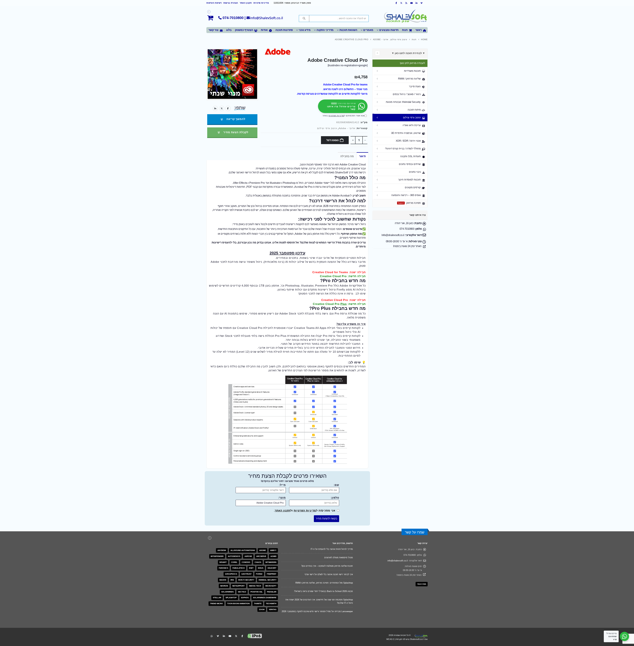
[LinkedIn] (416, 3)
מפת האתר (421, 584)
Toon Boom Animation (238, 604)
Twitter (221, 108)
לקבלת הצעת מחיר (235, 132)
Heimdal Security (267, 580)
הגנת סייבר (415, 86)
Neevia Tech (255, 586)
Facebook (228, 108)
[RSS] (406, 3)
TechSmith (271, 604)
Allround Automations (242, 550)
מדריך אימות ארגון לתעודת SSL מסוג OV (334, 566)
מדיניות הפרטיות (336, 116)
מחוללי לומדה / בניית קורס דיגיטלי (403, 148)
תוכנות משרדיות (412, 70)
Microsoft (270, 586)
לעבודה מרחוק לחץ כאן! (412, 63)
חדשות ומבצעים (389, 30)
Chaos (258, 562)
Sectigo (242, 592)
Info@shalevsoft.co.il (393, 235)
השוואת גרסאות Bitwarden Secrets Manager (332, 549)
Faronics (223, 568)
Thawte (258, 604)
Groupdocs (231, 574)
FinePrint (271, 574)
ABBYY (273, 550)
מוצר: (282, 497)
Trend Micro (216, 604)
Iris (232, 580)
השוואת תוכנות (348, 30)
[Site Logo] (405, 16)
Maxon (222, 580)
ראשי (418, 30)
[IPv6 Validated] (254, 632)
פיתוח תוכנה (414, 109)
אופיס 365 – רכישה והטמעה (406, 195)
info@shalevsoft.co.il (397, 560)
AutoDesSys (234, 556)
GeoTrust (246, 574)
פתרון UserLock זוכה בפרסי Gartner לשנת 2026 (331, 608)
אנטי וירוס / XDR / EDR (408, 140)
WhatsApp (211, 632)
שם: (336, 485)
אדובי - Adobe (347, 128)
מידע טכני (305, 30)
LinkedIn (215, 108)
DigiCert (272, 568)
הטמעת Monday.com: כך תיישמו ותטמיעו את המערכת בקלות (325, 599)
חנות (405, 30)
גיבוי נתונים (415, 171)
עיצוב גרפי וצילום (327, 128)
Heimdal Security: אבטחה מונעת (403, 101)
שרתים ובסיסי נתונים (410, 164)
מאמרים (368, 30)
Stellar (217, 598)
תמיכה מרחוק (409, 202)
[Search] (304, 18)
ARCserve (261, 556)
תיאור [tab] (362, 156)
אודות (264, 30)
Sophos (245, 598)
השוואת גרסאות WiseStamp (340, 591)
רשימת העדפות (214, 3)
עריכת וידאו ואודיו (412, 125)
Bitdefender (217, 556)
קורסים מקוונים (413, 187)
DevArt (223, 562)
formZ (259, 574)
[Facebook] (396, 3)
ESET (251, 568)
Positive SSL (256, 592)
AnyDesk (221, 550)
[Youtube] (411, 3)
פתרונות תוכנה (284, 30)
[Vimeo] (421, 3)
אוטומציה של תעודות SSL (341, 583)
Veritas (272, 609)
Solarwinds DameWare (264, 598)
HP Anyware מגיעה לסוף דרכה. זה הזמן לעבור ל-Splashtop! (325, 574)
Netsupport (238, 586)
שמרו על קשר (414, 532)
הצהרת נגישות (230, 3)
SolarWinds (227, 592)
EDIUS (260, 568)
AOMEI (273, 556)
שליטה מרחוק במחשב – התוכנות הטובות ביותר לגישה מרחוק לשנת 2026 (320, 557)
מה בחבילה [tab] (347, 156)
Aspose (248, 556)
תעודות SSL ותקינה (410, 156)
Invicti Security (246, 580)
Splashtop (231, 598)
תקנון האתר (246, 3)
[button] (377, 53)
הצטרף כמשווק (244, 30)
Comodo (246, 562)
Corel (234, 562)
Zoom (261, 609)
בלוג (228, 30)
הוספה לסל (332, 140)
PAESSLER (271, 592)
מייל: (282, 485)
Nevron (224, 586)
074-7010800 (233, 18)
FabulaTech (238, 568)
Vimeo (217, 632)
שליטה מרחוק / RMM (409, 78)
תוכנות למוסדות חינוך (409, 179)
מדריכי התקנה (325, 30)
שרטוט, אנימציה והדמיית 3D (406, 133)
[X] (401, 3)
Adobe (262, 550)
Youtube (230, 632)
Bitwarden (270, 562)
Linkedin (223, 632)
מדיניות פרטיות (261, 3)
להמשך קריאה (235, 119)
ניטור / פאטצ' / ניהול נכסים (407, 94)
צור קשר (213, 30)
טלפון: (335, 497)
